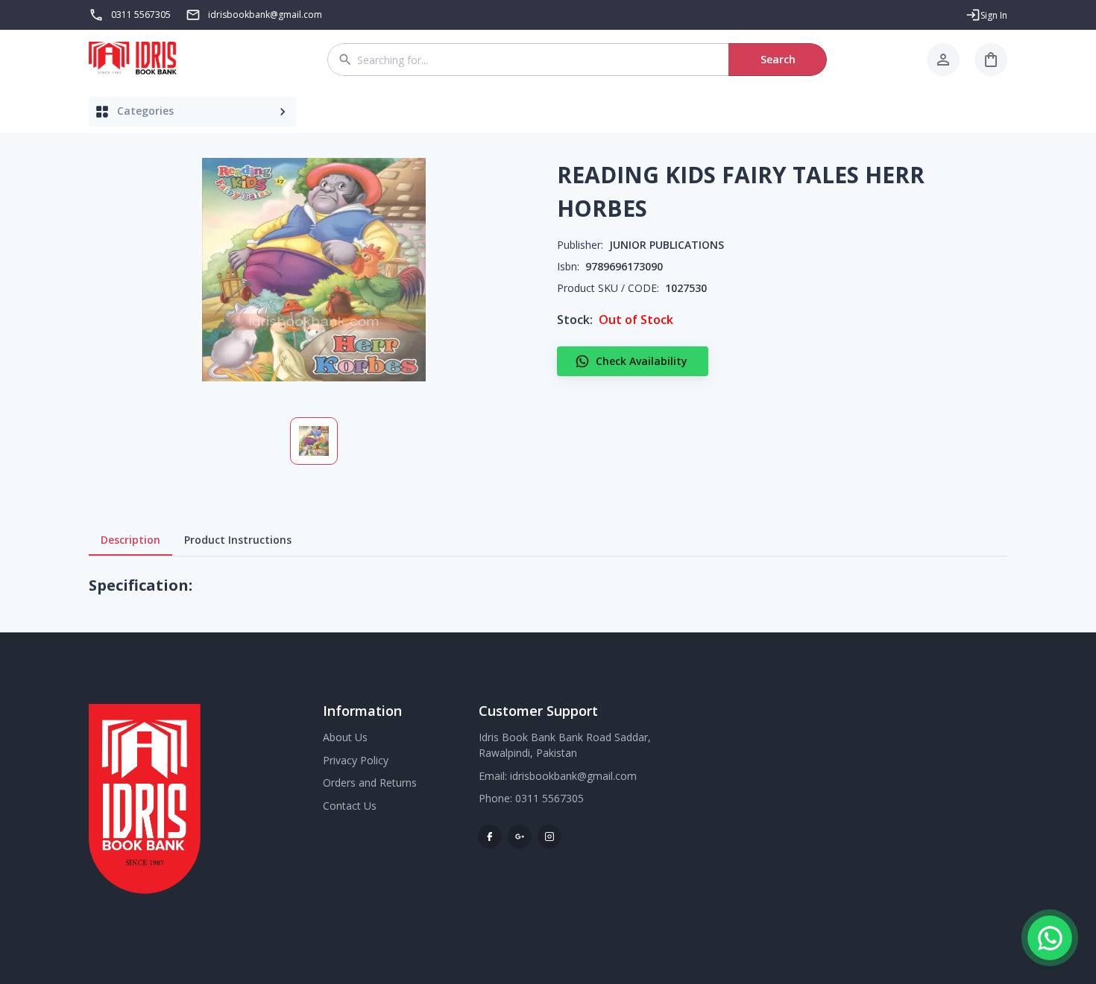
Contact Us (350, 806)
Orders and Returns (370, 782)
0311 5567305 (141, 14)
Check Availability (641, 361)
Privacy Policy (355, 760)
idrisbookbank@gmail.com (573, 776)
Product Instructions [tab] (238, 540)
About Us (345, 737)
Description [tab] (130, 540)
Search (778, 59)
